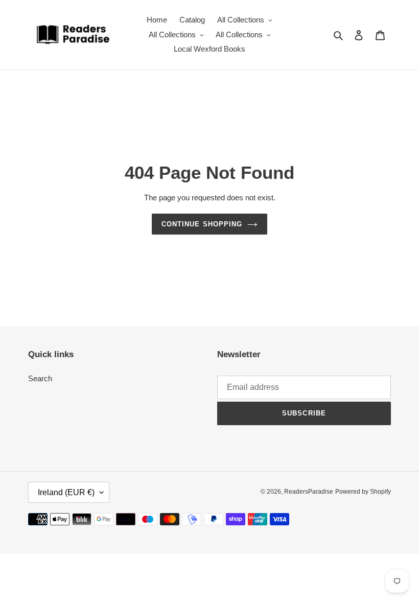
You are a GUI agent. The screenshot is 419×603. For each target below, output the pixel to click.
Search (40, 378)
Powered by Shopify (363, 491)
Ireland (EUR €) (66, 492)
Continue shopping (201, 224)
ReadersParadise (308, 491)
